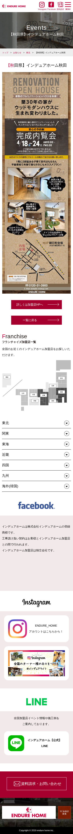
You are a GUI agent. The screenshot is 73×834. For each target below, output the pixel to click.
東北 (28, 52)
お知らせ (17, 52)
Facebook (51, 9)
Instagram (41, 9)
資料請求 (60, 9)
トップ (5, 52)
